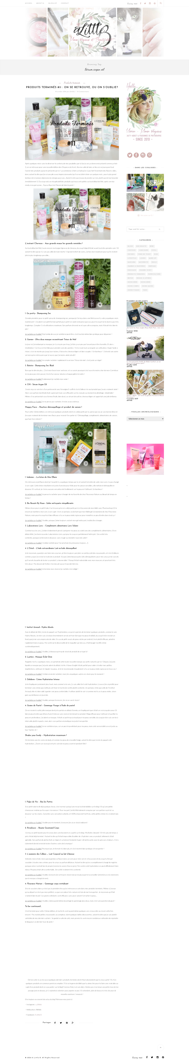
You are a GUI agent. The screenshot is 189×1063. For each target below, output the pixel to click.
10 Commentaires (83, 91)
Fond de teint (144, 254)
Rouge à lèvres (144, 278)
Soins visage (134, 290)
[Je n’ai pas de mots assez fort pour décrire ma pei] (155, 202)
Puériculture (154, 274)
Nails (154, 262)
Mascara (131, 262)
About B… (40, 3)
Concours (143, 250)
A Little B (38, 1015)
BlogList (53, 3)
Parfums (152, 266)
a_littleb (39, 1004)
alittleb (72, 91)
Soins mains (147, 286)
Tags (145, 290)
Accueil (28, 3)
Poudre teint (146, 270)
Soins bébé (132, 282)
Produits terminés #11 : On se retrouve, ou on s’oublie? (72, 87)
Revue (130, 278)
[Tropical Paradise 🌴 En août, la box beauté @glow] (136, 183)
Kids (156, 254)
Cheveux (132, 250)
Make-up (152, 258)
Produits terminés (72, 82)
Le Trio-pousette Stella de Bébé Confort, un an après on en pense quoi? (144, 362)
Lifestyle (132, 258)
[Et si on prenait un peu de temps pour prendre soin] (136, 202)
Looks (143, 258)
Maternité (143, 262)
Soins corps (133, 286)
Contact (65, 3)
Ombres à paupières (136, 266)
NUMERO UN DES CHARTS (138, 301)
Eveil (154, 250)
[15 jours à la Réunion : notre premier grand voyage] (155, 183)
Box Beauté (141, 246)
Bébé (152, 246)
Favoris (131, 254)
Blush (130, 246)
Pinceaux (132, 270)
